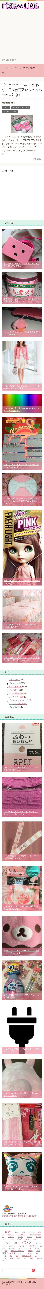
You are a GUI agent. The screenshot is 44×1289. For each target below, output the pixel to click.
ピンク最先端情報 (16, 694)
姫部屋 (30, 1251)
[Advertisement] (22, 35)
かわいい (11, 1235)
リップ (21, 1248)
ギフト (11, 1239)
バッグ (5, 108)
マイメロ (12, 1248)
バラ (15, 1243)
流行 (17, 1256)
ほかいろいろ (14, 680)
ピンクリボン (14, 707)
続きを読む (37, 159)
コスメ (27, 1239)
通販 (18, 1258)
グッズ (19, 1239)
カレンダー (11, 1237)
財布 (11, 1258)
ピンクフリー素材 (16, 697)
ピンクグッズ (14, 683)
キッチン (20, 1237)
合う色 (37, 1248)
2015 (16, 1232)
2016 (23, 1232)
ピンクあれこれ (15, 687)
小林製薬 (29, 1253)
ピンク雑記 (13, 690)
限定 (25, 1258)
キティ (29, 1237)
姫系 (6, 1251)
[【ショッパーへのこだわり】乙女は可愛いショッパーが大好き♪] (22, 132)
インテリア (22, 1235)
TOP (11, 60)
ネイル (35, 1239)
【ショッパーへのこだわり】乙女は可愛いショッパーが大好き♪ (22, 90)
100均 (8, 1232)
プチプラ (21, 1246)
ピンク (26, 1242)
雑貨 (31, 1258)
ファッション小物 (10, 112)
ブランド (12, 1246)
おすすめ (31, 1232)
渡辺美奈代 (26, 1256)
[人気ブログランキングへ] (7, 1211)
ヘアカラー (32, 1246)
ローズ (29, 1248)
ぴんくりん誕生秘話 (17, 704)
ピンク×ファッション (21, 108)
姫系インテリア (17, 1251)
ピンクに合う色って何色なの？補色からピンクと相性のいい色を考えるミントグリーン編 (21, 501)
